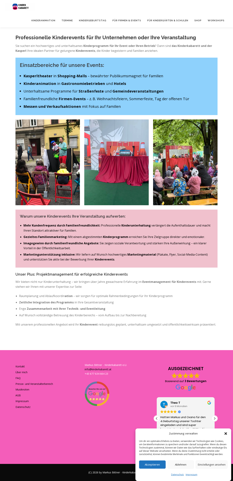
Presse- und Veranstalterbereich (34, 384)
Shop (198, 20)
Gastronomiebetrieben (83, 83)
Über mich (21, 372)
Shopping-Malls (72, 75)
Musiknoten (22, 389)
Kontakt (20, 366)
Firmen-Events (72, 98)
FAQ (18, 378)
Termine (67, 20)
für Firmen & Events (126, 20)
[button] (226, 433)
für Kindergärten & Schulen (167, 20)
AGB (18, 395)
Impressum (191, 474)
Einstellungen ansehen (212, 464)
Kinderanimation (43, 20)
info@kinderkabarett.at (98, 369)
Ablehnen (180, 464)
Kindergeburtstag (92, 20)
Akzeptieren (152, 464)
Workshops (216, 20)
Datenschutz (177, 474)
